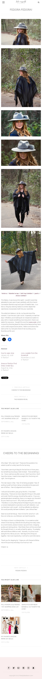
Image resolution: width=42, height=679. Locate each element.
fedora (4, 293)
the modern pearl (21, 399)
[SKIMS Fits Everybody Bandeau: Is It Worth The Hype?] (31, 593)
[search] (38, 2)
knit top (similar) (26, 293)
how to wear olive (7, 353)
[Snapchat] (33, 668)
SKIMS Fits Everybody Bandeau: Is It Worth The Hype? (31, 418)
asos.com (32, 322)
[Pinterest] (23, 668)
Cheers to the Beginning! (21, 390)
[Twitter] (14, 668)
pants (37, 293)
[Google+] (18, 668)
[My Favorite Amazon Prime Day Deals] (10, 625)
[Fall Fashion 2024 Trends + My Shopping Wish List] (10, 593)
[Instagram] (28, 668)
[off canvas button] (3, 2)
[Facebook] (9, 668)
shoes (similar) (21, 295)
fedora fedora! (21, 570)
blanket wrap (14, 293)
